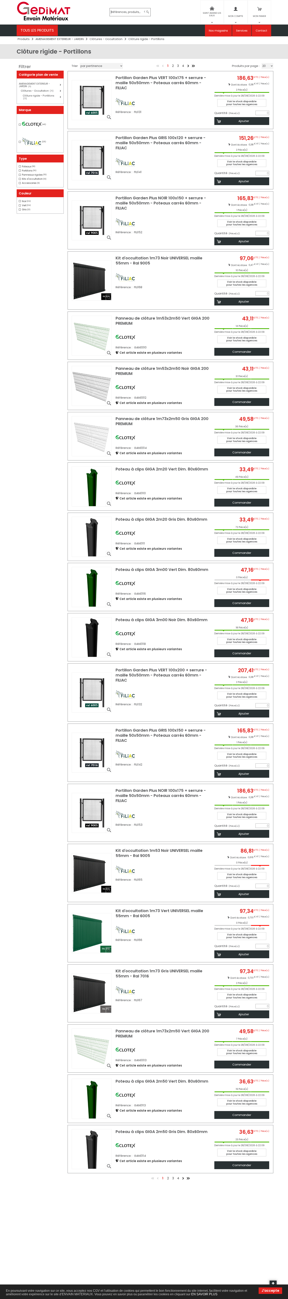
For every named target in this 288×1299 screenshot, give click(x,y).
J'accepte (270, 1290)
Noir (26, 201)
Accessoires (31, 183)
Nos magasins (218, 31)
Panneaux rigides (34, 174)
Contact (261, 31)
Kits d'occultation (34, 179)
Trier (75, 66)
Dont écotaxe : (240, 84)
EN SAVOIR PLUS (204, 1294)
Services (241, 31)
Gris (26, 209)
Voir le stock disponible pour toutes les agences (241, 103)
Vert (26, 205)
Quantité (227, 113)
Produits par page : (246, 66)
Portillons (29, 170)
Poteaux (28, 166)
